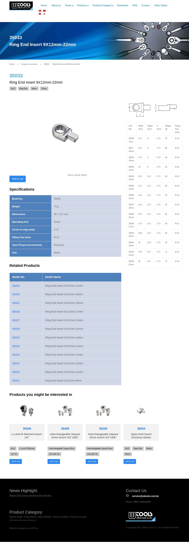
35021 (16, 380)
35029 (16, 311)
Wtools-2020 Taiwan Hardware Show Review (30, 495)
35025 (16, 337)
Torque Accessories (29, 64)
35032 (16, 285)
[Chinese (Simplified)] (40, 10)
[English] (40, 14)
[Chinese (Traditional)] (44, 10)
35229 (103, 428)
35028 (16, 328)
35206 (27, 428)
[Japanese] (44, 14)
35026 (16, 346)
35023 (16, 372)
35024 (16, 354)
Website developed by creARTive (23, 528)
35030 (16, 294)
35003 (141, 428)
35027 (16, 320)
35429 (65, 428)
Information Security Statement (22, 520)
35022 (16, 363)
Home (11, 64)
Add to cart (17, 179)
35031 (16, 302)
